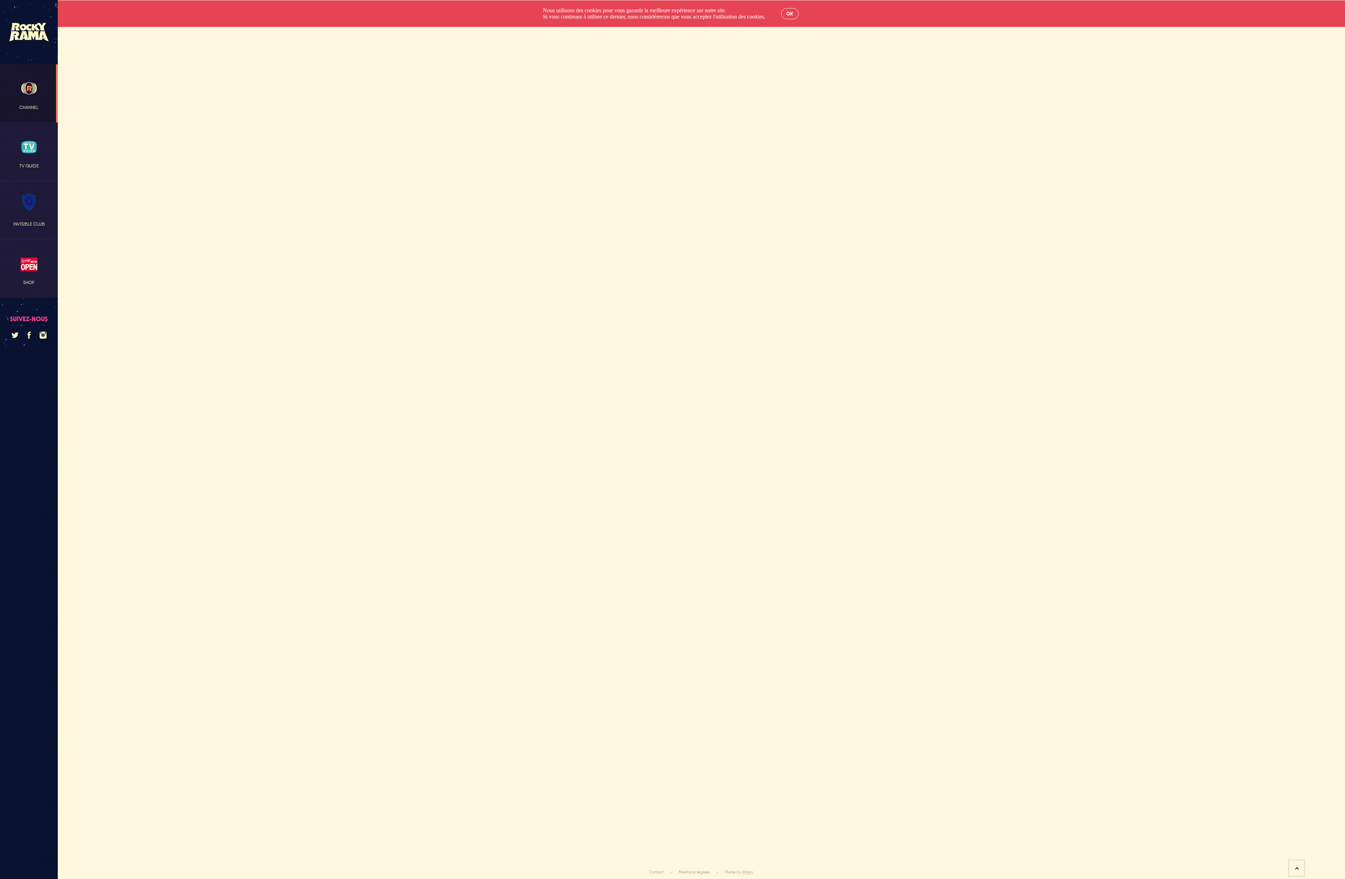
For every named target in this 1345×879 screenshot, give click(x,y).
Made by (739, 872)
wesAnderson (116, 425)
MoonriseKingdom (173, 425)
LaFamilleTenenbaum (124, 441)
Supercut (189, 457)
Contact (656, 872)
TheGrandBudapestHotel (130, 457)
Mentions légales (694, 872)
